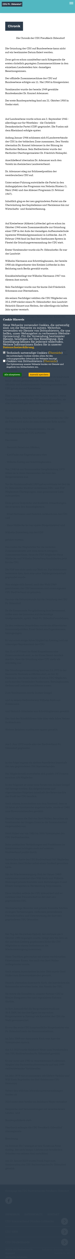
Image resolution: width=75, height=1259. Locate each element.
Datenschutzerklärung (18, 347)
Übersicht (55, 352)
